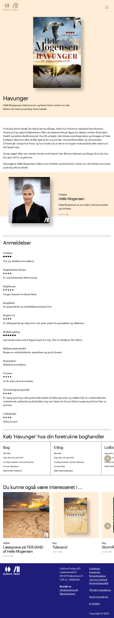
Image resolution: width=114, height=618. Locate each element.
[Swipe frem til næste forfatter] (107, 458)
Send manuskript (98, 596)
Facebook (94, 568)
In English (94, 603)
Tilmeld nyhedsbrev (100, 590)
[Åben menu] (107, 7)
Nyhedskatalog (97, 575)
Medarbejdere (67, 593)
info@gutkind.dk (69, 590)
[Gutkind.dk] (10, 7)
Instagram (94, 572)
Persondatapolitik (98, 583)
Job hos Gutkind (98, 579)
